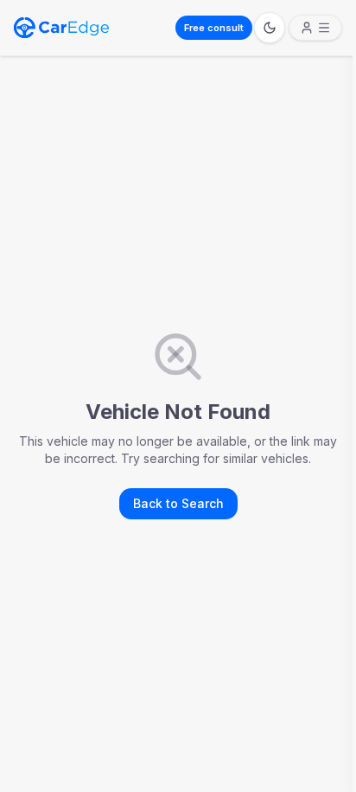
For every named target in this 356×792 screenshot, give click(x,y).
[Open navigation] (315, 28)
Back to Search (178, 503)
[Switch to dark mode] (269, 27)
